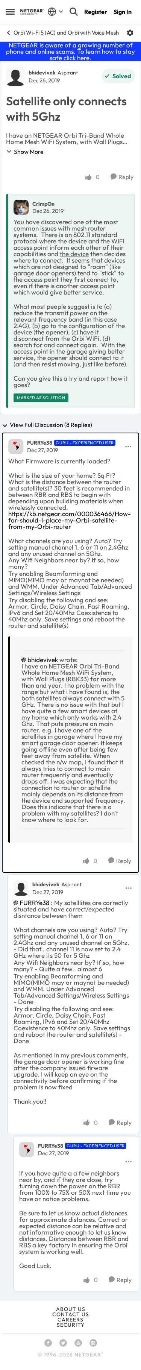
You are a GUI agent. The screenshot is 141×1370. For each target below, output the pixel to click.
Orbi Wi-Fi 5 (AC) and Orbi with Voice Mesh (66, 32)
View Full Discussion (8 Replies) (51, 425)
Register (95, 11)
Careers (70, 1319)
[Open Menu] (130, 32)
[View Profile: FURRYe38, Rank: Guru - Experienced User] (15, 446)
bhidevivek (42, 72)
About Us (70, 1309)
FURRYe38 (39, 442)
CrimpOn (43, 204)
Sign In (123, 11)
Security (71, 1324)
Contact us (70, 1314)
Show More (29, 152)
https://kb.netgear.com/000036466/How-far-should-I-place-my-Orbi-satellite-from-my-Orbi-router (69, 520)
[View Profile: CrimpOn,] (21, 207)
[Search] (73, 11)
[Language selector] (55, 11)
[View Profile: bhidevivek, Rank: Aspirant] (15, 76)
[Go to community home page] (32, 12)
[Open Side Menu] (10, 11)
